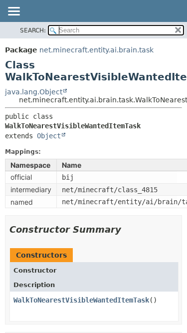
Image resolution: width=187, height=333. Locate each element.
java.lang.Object (33, 92)
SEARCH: (33, 30)
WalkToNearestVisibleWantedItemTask (81, 300)
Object (49, 136)
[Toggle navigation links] (13, 12)
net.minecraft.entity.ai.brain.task (96, 50)
